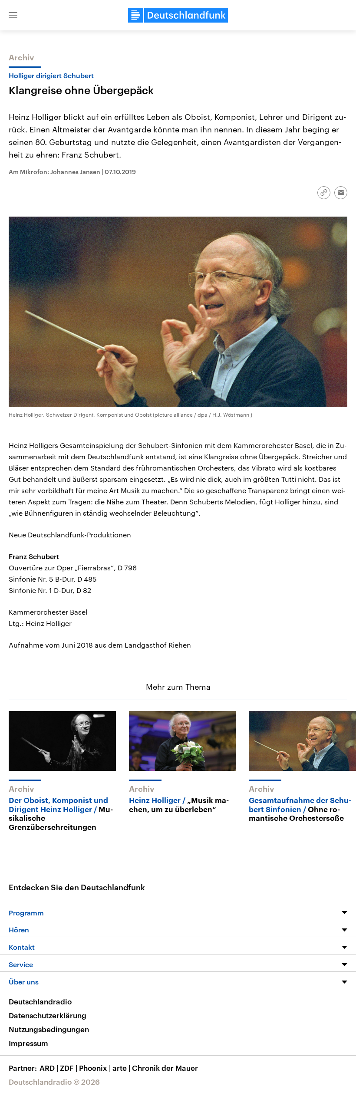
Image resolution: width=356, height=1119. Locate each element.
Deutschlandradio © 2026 (54, 1081)
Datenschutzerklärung (47, 1015)
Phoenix (95, 1067)
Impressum (28, 1043)
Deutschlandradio (40, 1001)
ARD (49, 1067)
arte (121, 1067)
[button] (13, 15)
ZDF (68, 1067)
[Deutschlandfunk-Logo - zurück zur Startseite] (178, 15)
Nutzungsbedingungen (49, 1029)
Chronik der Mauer (165, 1067)
